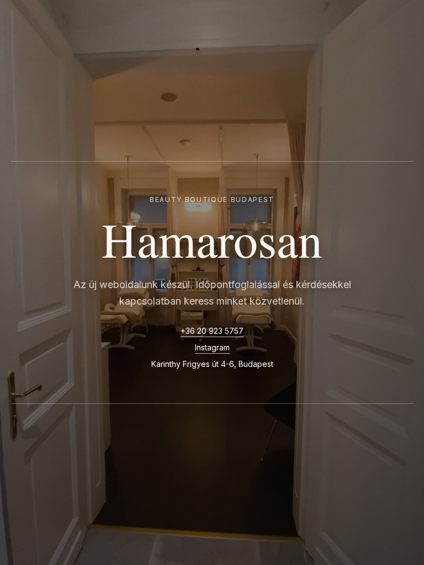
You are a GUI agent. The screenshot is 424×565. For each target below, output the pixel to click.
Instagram (212, 347)
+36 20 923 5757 (212, 330)
